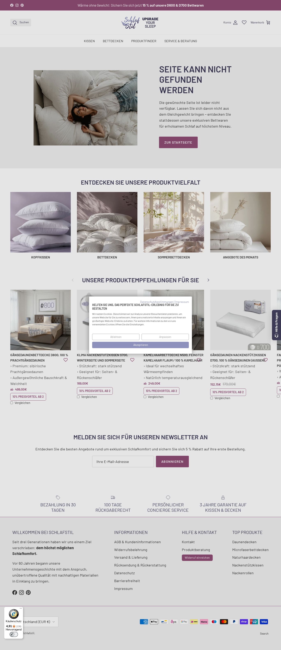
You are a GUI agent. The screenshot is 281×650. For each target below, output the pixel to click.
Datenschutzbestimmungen (156, 301)
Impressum (182, 301)
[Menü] (20, 609)
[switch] (14, 634)
